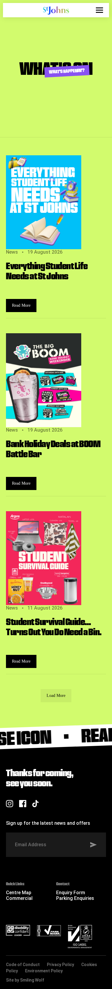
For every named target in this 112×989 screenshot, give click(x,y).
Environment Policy (44, 970)
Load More (56, 695)
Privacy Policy (60, 964)
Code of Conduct (23, 964)
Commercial (19, 898)
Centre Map (18, 892)
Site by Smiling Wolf (25, 980)
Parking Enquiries (75, 898)
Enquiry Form (70, 892)
